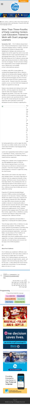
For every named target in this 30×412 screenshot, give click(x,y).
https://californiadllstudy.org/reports (11, 67)
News (6, 21)
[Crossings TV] (15, 6)
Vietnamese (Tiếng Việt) (19, 301)
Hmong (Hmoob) (20, 296)
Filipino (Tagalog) (9, 301)
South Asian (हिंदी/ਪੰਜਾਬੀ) (10, 299)
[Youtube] (15, 400)
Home (2, 21)
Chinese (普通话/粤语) (10, 296)
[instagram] (16, 400)
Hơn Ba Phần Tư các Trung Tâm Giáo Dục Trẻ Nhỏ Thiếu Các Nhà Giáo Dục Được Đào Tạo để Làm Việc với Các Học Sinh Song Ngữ (19, 283)
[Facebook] (13, 400)
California (11, 21)
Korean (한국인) (21, 299)
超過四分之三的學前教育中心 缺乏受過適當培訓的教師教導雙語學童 (11, 276)
